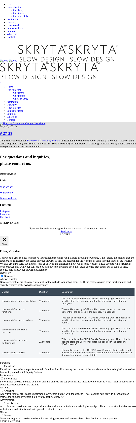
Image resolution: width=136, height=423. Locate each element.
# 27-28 (6, 133)
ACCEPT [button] (65, 234)
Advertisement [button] (7, 399)
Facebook (5, 217)
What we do (6, 192)
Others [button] (3, 412)
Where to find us (8, 198)
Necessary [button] (5, 272)
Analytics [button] (5, 387)
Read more (66, 231)
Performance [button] (6, 375)
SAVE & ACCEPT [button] (10, 421)
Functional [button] (5, 363)
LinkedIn (5, 214)
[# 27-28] (22, 123)
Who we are (6, 186)
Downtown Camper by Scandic (43, 140)
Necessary (9, 276)
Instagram (5, 211)
